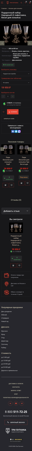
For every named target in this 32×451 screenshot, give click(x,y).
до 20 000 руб (5, 364)
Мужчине (4, 331)
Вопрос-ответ (16, 390)
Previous (2, 43)
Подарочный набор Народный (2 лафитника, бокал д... (16, 240)
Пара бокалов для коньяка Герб (8, 160)
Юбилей (4, 315)
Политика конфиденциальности (16, 397)
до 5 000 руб (5, 357)
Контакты (16, 387)
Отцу (3, 337)
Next (30, 43)
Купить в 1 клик (9, 118)
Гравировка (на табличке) (11, 78)
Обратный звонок (17, 422)
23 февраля (5, 318)
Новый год (4, 321)
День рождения (6, 311)
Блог (16, 394)
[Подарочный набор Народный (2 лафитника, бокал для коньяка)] (16, 33)
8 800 (16, 412)
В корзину (14, 112)
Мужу (3, 334)
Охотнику (4, 344)
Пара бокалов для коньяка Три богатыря (24, 160)
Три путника (14, 3)
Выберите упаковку (8, 70)
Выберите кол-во (8, 93)
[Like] (11, 185)
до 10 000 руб (5, 360)
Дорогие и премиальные (9, 370)
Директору (4, 341)
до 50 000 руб (5, 367)
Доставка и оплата (16, 383)
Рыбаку (3, 347)
